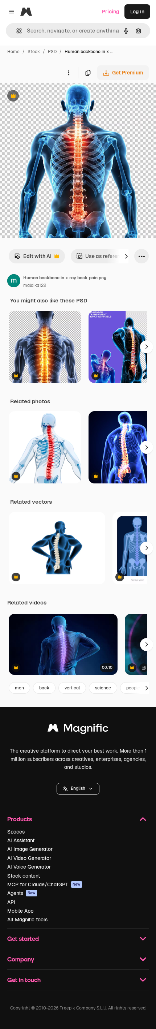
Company (20, 959)
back (44, 688)
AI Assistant (20, 840)
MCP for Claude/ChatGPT (44, 884)
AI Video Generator (29, 858)
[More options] (68, 72)
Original (46, 96)
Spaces (16, 831)
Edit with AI (33, 258)
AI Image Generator (30, 849)
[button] (78, 789)
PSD (52, 52)
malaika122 (34, 285)
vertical (72, 688)
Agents (21, 893)
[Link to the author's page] (13, 281)
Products (19, 819)
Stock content (23, 876)
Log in (137, 11)
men (19, 688)
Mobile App (20, 911)
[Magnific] (78, 729)
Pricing (110, 11)
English (78, 788)
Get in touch (24, 979)
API (11, 902)
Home (13, 52)
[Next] (126, 256)
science (103, 688)
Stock (34, 52)
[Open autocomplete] (16, 31)
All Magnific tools (27, 919)
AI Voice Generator (29, 867)
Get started (23, 938)
